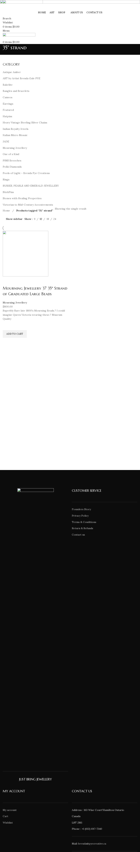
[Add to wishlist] (7, 325)
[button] (15, 334)
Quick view (7, 342)
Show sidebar (14, 218)
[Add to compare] (7, 281)
